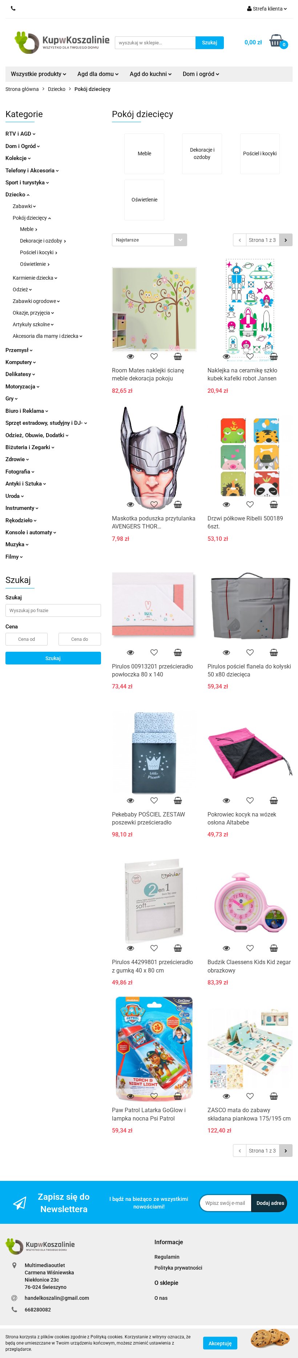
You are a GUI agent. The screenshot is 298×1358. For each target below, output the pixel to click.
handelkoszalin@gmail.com (57, 1298)
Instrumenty (20, 508)
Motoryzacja (21, 386)
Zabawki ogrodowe (35, 301)
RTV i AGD (19, 134)
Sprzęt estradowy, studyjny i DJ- (44, 423)
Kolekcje (16, 158)
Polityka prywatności (178, 1268)
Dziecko (16, 194)
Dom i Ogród (21, 146)
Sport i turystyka (25, 182)
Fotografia (18, 471)
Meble (27, 229)
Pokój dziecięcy (30, 218)
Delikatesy (18, 374)
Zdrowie (15, 459)
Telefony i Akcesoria (30, 170)
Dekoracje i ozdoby (41, 241)
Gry (10, 398)
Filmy (12, 557)
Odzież (21, 289)
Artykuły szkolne (32, 324)
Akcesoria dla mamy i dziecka (46, 336)
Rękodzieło (19, 520)
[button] (168, 1242)
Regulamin (167, 1257)
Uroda (13, 496)
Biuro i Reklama (25, 411)
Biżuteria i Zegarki (28, 447)
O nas (161, 1298)
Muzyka (15, 544)
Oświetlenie (33, 264)
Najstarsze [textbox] (127, 240)
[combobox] (149, 239)
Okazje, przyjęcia (32, 313)
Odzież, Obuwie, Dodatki (35, 435)
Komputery (19, 362)
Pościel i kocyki (37, 252)
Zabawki (23, 206)
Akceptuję (220, 1343)
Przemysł (17, 350)
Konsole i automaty (29, 532)
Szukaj (53, 658)
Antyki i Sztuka (24, 483)
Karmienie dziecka (34, 278)
